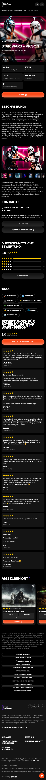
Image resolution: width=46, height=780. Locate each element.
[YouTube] (42, 706)
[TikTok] (38, 706)
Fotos (5, 60)
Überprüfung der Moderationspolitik (14, 772)
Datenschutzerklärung (9, 769)
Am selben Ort (37, 60)
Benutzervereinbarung (36, 772)
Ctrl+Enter (35, 217)
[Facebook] (30, 706)
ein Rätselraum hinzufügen (9, 742)
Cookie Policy (23, 769)
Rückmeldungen (19, 60)
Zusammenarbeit (34, 741)
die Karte (6, 737)
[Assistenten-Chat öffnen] (41, 775)
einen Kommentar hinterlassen (23, 342)
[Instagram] (34, 706)
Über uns (29, 737)
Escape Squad (20, 51)
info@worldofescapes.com (15, 728)
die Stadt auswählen (7, 748)
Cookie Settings (34, 769)
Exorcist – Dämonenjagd (13, 612)
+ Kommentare (12, 254)
